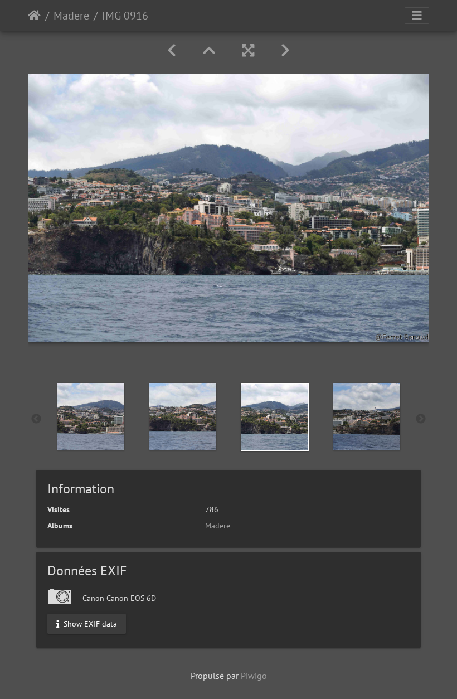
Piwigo (254, 675)
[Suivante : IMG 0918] (285, 50)
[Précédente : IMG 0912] (171, 50)
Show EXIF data (89, 623)
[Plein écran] (248, 50)
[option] (91, 416)
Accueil (34, 15)
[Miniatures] (209, 50)
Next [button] (420, 419)
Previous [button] (36, 419)
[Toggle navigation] (417, 15)
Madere (71, 15)
